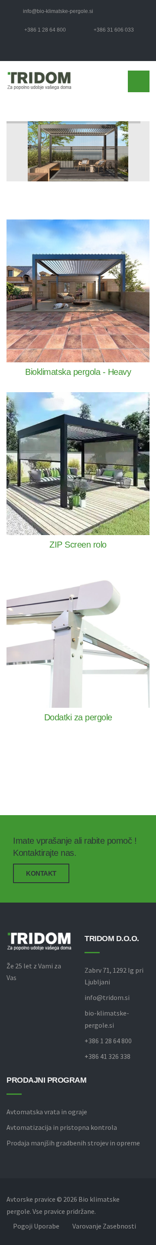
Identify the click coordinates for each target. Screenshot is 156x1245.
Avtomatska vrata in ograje (46, 1111)
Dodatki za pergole (78, 717)
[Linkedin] (41, 52)
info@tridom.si (107, 997)
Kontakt (41, 873)
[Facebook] (13, 52)
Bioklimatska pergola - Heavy (78, 372)
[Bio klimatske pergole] (39, 80)
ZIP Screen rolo (78, 544)
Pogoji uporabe (36, 1226)
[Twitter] (27, 52)
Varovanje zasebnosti (104, 1226)
